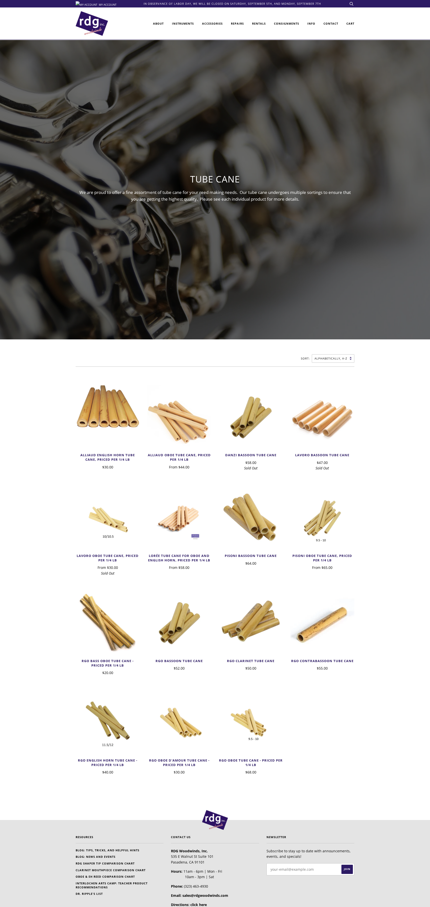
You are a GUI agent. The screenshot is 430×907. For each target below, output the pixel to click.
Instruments (183, 23)
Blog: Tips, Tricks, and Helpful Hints (107, 850)
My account (107, 4)
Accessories (212, 23)
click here (198, 904)
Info (311, 23)
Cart (350, 23)
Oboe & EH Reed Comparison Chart (105, 876)
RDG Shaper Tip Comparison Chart (105, 863)
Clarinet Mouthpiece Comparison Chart (111, 870)
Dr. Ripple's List (89, 894)
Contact (330, 23)
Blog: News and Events (95, 857)
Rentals (259, 23)
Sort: (306, 358)
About (158, 23)
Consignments (286, 23)
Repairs (237, 23)
